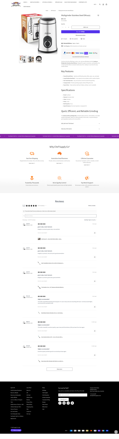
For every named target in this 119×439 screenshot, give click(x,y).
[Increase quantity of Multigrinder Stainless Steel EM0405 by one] (68, 27)
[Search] (100, 4)
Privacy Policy (29, 402)
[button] (106, 4)
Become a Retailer (14, 392)
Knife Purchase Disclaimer (16, 390)
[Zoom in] (54, 16)
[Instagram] (68, 403)
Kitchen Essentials (46, 397)
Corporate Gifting (46, 399)
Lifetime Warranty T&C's (16, 406)
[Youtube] (72, 403)
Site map (28, 413)
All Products (53, 10)
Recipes (44, 402)
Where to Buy (29, 397)
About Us (28, 390)
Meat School (45, 404)
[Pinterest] (60, 403)
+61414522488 (93, 393)
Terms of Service (14, 409)
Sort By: (86, 220)
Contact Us (29, 411)
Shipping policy (30, 406)
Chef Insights (45, 392)
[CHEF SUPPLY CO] (16, 4)
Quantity (63, 24)
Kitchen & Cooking (47, 2)
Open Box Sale (58, 2)
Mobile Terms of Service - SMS (17, 404)
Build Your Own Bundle (71, 2)
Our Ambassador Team (15, 413)
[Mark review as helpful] (94, 233)
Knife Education (45, 395)
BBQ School (44, 406)
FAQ (27, 409)
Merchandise (26, 6)
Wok (43, 409)
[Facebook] (64, 403)
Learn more (31, 163)
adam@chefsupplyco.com (95, 395)
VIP (27, 392)
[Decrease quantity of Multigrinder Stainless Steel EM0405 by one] (62, 27)
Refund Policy (29, 404)
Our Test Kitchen (14, 411)
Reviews (28, 399)
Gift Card (28, 395)
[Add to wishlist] (98, 15)
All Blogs (44, 390)
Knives (25, 2)
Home (47, 10)
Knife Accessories (34, 2)
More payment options (80, 35)
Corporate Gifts (83, 2)
